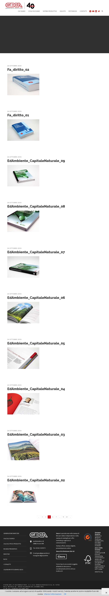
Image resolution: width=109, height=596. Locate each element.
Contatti (83, 11)
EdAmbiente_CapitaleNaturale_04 (36, 389)
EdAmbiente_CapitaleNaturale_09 (36, 161)
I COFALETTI (7, 564)
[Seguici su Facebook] (90, 11)
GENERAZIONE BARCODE (11, 533)
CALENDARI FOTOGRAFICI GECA (13, 570)
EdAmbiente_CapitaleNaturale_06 (36, 298)
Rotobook (73, 11)
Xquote (63, 11)
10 (63, 517)
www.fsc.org (99, 572)
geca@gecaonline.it (43, 553)
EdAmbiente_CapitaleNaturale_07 (36, 252)
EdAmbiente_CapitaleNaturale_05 (36, 343)
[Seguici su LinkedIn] (96, 11)
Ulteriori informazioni (52, 594)
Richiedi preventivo (10, 549)
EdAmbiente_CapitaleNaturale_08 (36, 206)
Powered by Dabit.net (20, 588)
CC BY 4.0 (6, 588)
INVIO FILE (7, 554)
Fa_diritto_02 (18, 70)
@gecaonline (44, 556)
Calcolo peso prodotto (12, 544)
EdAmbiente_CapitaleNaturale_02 (36, 480)
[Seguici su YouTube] (93, 11)
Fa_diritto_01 (18, 115)
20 (66, 517)
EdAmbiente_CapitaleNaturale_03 (36, 434)
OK (65, 594)
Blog (5, 559)
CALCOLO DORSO (9, 538)
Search (102, 11)
